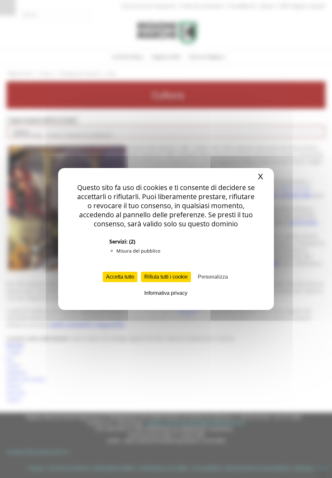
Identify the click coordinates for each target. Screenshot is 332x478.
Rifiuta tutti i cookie (166, 277)
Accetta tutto (120, 277)
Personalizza (213, 277)
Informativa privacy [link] (165, 293)
